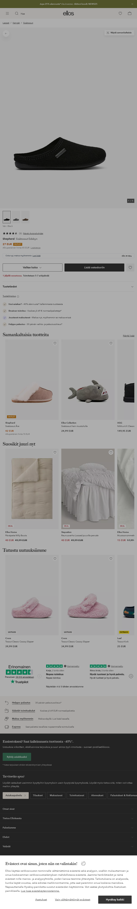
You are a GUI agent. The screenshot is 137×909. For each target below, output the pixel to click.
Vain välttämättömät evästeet (72, 899)
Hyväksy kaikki (115, 899)
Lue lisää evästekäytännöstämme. (40, 890)
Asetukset (41, 899)
